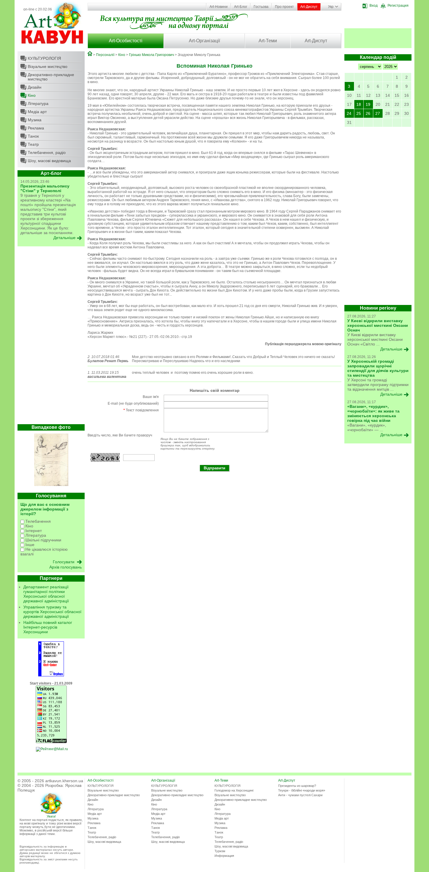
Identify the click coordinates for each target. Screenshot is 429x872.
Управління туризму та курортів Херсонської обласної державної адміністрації (52, 612)
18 (358, 104)
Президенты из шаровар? (297, 785)
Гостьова (261, 7)
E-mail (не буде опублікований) (133, 403)
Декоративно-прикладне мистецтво (51, 76)
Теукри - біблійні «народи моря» (301, 790)
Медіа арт (37, 111)
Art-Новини (219, 7)
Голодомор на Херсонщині (233, 790)
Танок (33, 136)
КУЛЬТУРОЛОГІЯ (44, 58)
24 (349, 113)
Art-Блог (240, 7)
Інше (29, 544)
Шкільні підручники (42, 540)
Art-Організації (204, 40)
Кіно (32, 95)
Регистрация (398, 5)
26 (368, 113)
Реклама (36, 128)
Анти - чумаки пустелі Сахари (300, 795)
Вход (373, 5)
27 (377, 113)
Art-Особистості (125, 40)
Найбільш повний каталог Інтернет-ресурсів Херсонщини (47, 627)
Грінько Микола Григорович (151, 55)
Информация (224, 855)
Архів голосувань (65, 567)
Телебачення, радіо (47, 152)
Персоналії (105, 55)
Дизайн (34, 87)
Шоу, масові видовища (49, 160)
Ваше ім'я (151, 397)
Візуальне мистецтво (47, 66)
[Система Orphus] (51, 675)
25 (358, 113)
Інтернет (33, 530)
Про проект (284, 7)
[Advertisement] (51, 336)
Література (38, 103)
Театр (33, 144)
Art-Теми (268, 40)
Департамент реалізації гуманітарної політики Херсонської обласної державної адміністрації (46, 594)
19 (368, 104)
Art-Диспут (309, 7)
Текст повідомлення (141, 410)
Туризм (219, 851)
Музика (34, 119)
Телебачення (37, 521)
